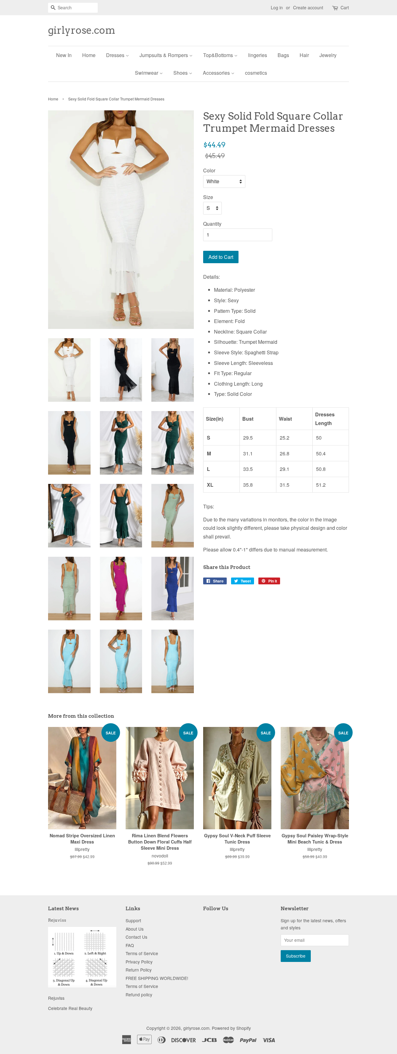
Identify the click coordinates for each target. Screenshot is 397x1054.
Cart (345, 7)
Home (89, 55)
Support (133, 920)
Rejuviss (57, 920)
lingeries (257, 55)
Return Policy (139, 970)
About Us (135, 929)
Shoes (181, 72)
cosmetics (256, 72)
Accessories (217, 72)
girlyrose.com (81, 30)
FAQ (130, 945)
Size (208, 197)
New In (64, 55)
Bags (283, 55)
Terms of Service (142, 953)
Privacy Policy (139, 962)
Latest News (63, 908)
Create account (308, 7)
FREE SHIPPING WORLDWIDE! (157, 978)
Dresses (116, 55)
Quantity (212, 223)
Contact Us (136, 937)
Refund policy (139, 994)
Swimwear (147, 72)
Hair (304, 55)
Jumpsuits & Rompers (164, 55)
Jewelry (328, 55)
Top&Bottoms (218, 55)
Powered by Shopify (231, 1028)
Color (209, 170)
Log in (277, 7)
